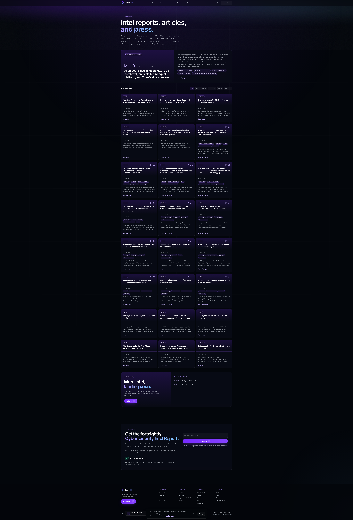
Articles (212, 88)
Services (162, 3)
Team (217, 495)
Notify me (130, 401)
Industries (171, 3)
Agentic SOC (163, 492)
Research (228, 88)
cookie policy (170, 516)
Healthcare (181, 495)
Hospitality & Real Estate (185, 498)
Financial (180, 492)
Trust (215, 512)
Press (220, 88)
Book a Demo (226, 3)
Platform (154, 3)
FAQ (198, 500)
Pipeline (161, 495)
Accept (201, 514)
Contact (218, 498)
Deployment (162, 498)
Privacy (220, 512)
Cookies (230, 512)
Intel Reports (201, 88)
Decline (193, 514)
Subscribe (205, 441)
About (188, 3)
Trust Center (163, 500)
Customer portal (214, 3)
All (192, 88)
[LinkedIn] (122, 513)
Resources (180, 3)
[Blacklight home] (127, 3)
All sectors (181, 500)
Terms (225, 512)
